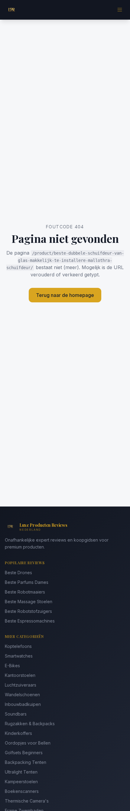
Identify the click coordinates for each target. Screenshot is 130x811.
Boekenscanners (22, 791)
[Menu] (119, 9)
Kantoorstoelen (20, 675)
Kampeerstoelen (21, 781)
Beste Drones (18, 572)
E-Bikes (12, 665)
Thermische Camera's (27, 800)
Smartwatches (19, 655)
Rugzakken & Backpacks (30, 723)
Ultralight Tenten (21, 771)
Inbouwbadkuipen (23, 704)
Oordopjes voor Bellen (27, 742)
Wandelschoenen (22, 694)
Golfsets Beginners (24, 752)
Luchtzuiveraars (20, 684)
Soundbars (16, 713)
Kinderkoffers (18, 733)
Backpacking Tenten (25, 762)
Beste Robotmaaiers (25, 591)
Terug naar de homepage (65, 295)
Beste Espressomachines (30, 620)
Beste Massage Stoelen (28, 601)
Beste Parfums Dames (26, 582)
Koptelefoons (18, 646)
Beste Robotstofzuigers (28, 611)
